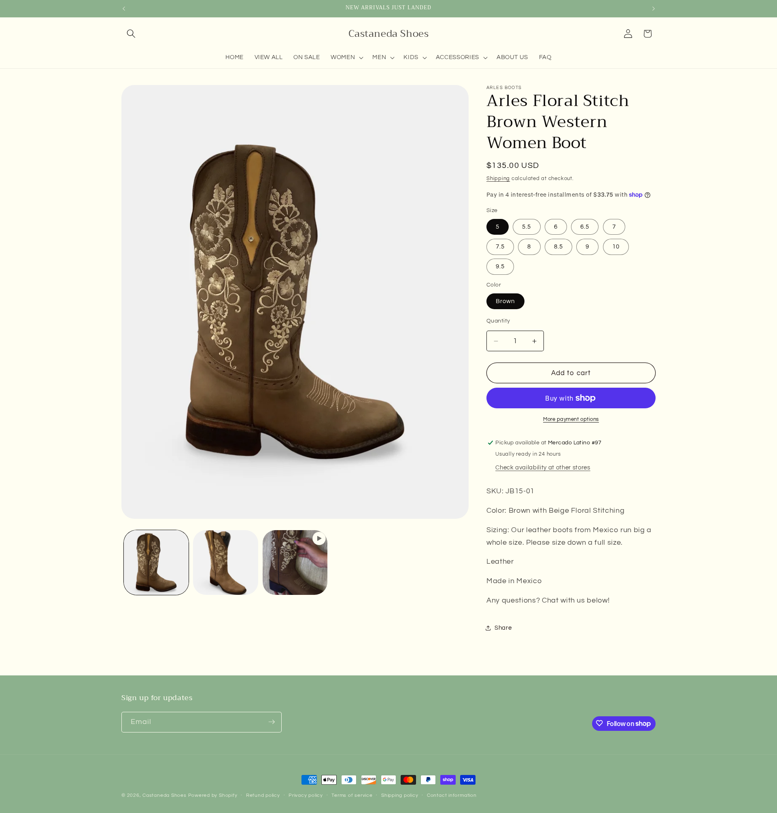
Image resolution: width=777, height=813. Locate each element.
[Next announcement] (653, 8)
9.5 (500, 266)
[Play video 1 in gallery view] (295, 562)
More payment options (571, 419)
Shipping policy (399, 795)
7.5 (500, 246)
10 (616, 246)
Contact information (452, 795)
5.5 (526, 226)
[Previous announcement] (124, 8)
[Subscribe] (271, 721)
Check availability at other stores (542, 467)
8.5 (558, 246)
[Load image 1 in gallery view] (156, 562)
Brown (505, 301)
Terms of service (351, 795)
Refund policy (263, 795)
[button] (131, 33)
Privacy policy (306, 795)
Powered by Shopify (213, 795)
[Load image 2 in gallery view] (225, 562)
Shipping (498, 178)
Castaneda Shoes (164, 795)
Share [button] (503, 627)
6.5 (584, 226)
